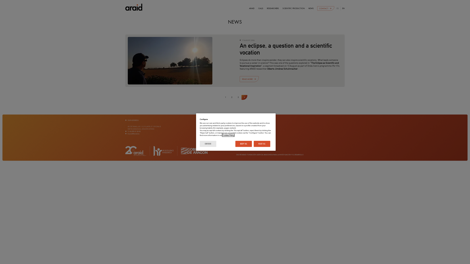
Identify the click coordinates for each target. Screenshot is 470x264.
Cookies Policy (228, 135)
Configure (208, 144)
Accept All (243, 144)
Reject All (261, 144)
